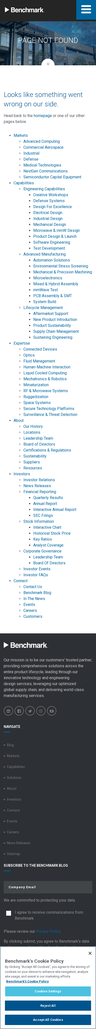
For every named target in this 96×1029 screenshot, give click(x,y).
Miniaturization (36, 385)
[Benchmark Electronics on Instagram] (41, 711)
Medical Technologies (42, 165)
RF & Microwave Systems (45, 390)
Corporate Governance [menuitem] (42, 551)
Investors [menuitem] (22, 474)
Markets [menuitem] (21, 135)
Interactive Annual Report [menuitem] (54, 509)
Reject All (47, 1005)
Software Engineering (51, 242)
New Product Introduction (55, 319)
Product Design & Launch (55, 236)
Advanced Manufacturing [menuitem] (44, 254)
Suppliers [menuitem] (31, 462)
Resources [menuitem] (32, 468)
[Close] (90, 953)
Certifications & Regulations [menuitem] (47, 450)
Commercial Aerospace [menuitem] (43, 147)
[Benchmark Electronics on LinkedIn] (8, 711)
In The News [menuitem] (34, 598)
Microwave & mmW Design (56, 230)
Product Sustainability (52, 325)
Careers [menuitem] (30, 610)
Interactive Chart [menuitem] (47, 527)
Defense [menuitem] (30, 159)
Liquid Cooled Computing (45, 373)
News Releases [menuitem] (37, 485)
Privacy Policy (48, 931)
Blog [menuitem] (10, 745)
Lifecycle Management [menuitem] (43, 307)
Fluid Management (39, 361)
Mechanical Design (49, 224)
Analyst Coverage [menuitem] (48, 545)
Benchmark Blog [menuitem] (37, 592)
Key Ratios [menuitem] (42, 539)
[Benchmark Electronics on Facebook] (19, 711)
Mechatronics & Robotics (45, 379)
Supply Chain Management (56, 331)
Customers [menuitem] (32, 616)
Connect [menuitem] (21, 580)
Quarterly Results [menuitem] (48, 497)
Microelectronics (47, 278)
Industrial (31, 153)
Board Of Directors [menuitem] (49, 563)
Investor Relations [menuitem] (39, 480)
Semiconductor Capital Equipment (52, 177)
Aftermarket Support (50, 313)
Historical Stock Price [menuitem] (52, 533)
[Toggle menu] (86, 10)
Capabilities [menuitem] (24, 183)
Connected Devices (40, 349)
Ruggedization (35, 396)
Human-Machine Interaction (46, 367)
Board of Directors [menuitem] (39, 444)
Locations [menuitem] (31, 432)
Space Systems (37, 402)
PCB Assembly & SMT (52, 295)
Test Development (49, 248)
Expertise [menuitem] (22, 343)
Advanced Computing (41, 141)
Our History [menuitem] (33, 426)
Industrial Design (48, 218)
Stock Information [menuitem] (38, 521)
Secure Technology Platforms (48, 408)
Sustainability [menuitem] (35, 456)
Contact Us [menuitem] (32, 586)
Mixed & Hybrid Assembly (55, 284)
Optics (29, 355)
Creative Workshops (50, 194)
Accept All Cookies (48, 1020)
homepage (43, 115)
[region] (48, 987)
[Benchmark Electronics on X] (30, 711)
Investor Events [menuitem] (36, 569)
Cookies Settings (48, 991)
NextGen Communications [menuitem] (45, 171)
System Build (44, 301)
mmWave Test (45, 289)
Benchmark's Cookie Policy (27, 981)
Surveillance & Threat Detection (50, 414)
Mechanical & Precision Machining (62, 272)
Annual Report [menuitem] (45, 503)
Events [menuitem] (29, 604)
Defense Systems (49, 200)
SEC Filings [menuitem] (43, 515)
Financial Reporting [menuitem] (39, 491)
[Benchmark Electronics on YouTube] (51, 711)
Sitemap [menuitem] (13, 854)
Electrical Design (47, 212)
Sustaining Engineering (52, 337)
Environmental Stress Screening (60, 266)
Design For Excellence (52, 206)
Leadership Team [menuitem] (38, 438)
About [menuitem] (19, 420)
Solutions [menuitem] (14, 778)
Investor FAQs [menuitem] (35, 575)
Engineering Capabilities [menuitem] (44, 189)
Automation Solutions (51, 260)
